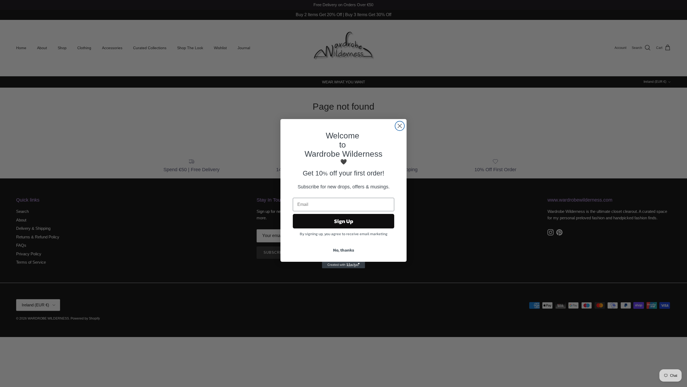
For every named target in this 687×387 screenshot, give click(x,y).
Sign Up (343, 221)
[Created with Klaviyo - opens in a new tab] (343, 265)
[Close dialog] (399, 126)
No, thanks (343, 250)
